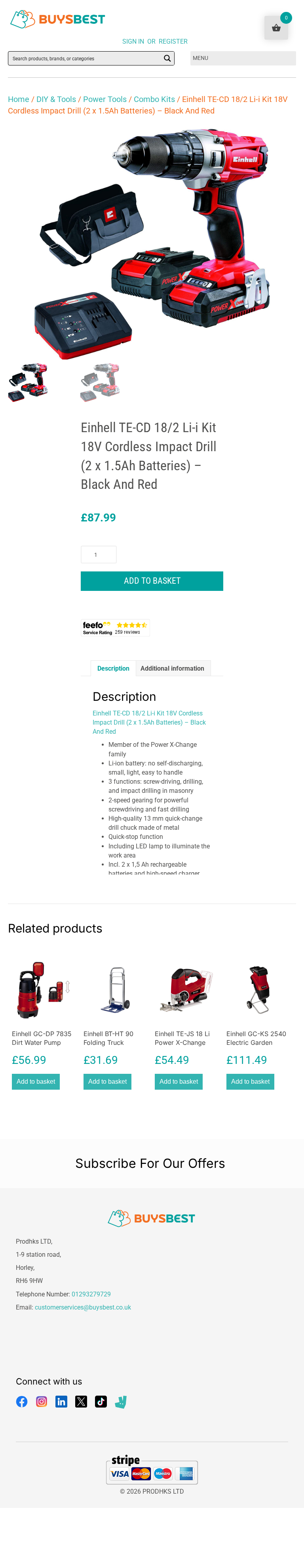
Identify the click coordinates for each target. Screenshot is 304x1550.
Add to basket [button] (36, 1081)
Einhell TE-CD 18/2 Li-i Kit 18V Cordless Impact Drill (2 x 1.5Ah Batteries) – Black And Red (149, 722)
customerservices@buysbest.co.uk (83, 1307)
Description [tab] (113, 668)
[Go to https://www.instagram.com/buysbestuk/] (42, 1402)
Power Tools (105, 99)
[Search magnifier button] (167, 58)
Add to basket (152, 581)
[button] (283, 138)
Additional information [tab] (172, 668)
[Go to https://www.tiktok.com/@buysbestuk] (101, 1402)
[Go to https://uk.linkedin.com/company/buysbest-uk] (61, 1402)
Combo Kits (154, 99)
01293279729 (91, 1294)
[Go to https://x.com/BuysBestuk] (81, 1402)
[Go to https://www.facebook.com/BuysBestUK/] (22, 1402)
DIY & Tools (56, 99)
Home (18, 99)
